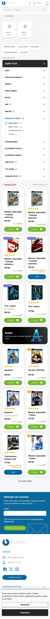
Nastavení (25, 605)
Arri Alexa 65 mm (16, 131)
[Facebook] (4, 569)
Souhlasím (25, 612)
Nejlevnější (23, 47)
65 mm (12, 134)
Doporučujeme (9, 47)
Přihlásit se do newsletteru (14, 528)
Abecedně (24, 52)
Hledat (44, 10)
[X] (10, 569)
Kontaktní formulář (14, 577)
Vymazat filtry (10, 185)
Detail (37, 277)
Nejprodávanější (10, 52)
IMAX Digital (15, 123)
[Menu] (47, 3)
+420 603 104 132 (14, 562)
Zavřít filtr (11, 64)
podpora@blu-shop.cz (15, 557)
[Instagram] (17, 569)
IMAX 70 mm (15, 127)
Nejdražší (35, 47)
